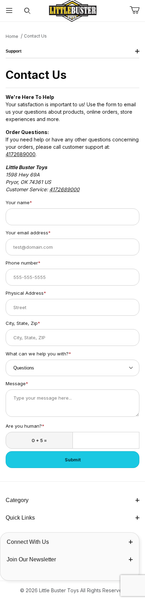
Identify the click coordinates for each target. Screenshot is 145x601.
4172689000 (21, 154)
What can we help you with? (38, 353)
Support (13, 51)
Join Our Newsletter (31, 559)
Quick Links (20, 518)
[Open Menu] (9, 10)
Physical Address (26, 293)
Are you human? (25, 426)
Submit (73, 459)
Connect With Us (28, 542)
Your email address (28, 232)
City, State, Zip (23, 323)
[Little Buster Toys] (72, 10)
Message (17, 383)
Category (17, 500)
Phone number (23, 263)
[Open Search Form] (27, 10)
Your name (19, 202)
